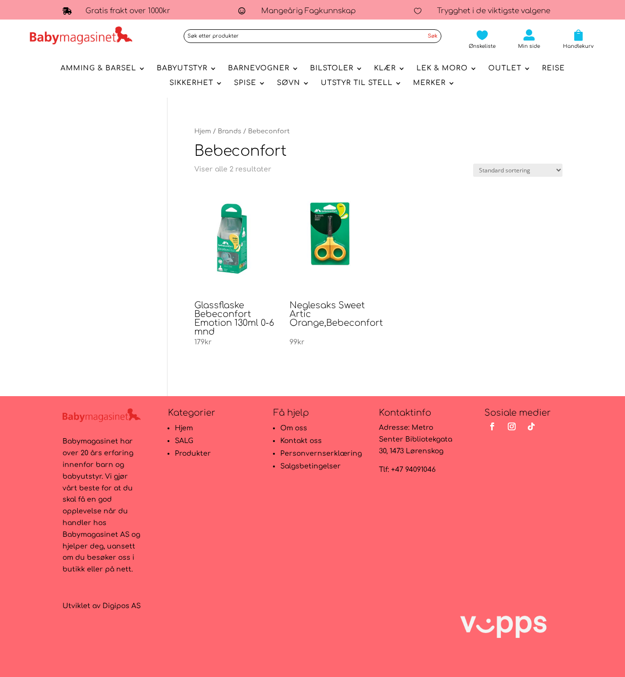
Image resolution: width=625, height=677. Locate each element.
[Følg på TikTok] (531, 426)
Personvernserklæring (321, 453)
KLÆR (385, 68)
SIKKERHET (191, 83)
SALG (184, 440)
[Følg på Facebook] (492, 426)
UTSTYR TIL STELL (357, 83)
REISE (553, 68)
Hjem (202, 131)
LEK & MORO (442, 68)
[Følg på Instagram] (512, 426)
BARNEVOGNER (259, 68)
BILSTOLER (332, 68)
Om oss (293, 428)
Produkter (193, 453)
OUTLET (504, 68)
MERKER (429, 83)
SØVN (288, 83)
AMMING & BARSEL (98, 68)
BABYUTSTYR (182, 68)
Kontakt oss (301, 440)
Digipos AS (122, 606)
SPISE (245, 83)
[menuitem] (482, 39)
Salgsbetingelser (310, 466)
